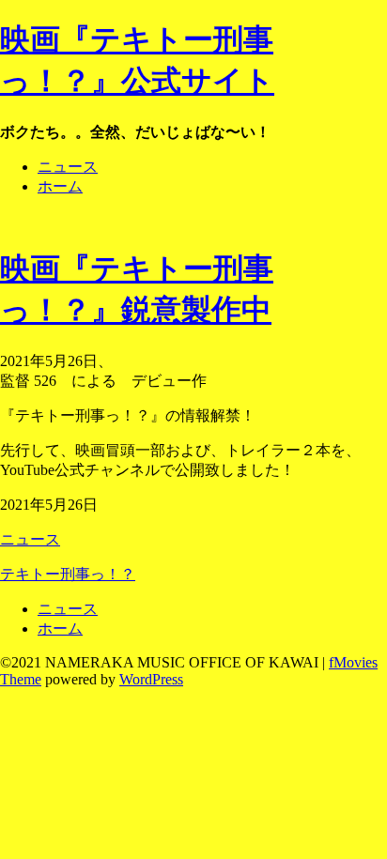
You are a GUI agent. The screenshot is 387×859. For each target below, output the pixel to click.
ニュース (68, 167)
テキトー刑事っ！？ (67, 574)
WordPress (151, 679)
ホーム (60, 186)
